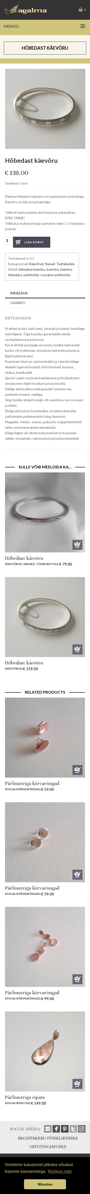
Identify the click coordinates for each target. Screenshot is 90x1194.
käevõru (53, 269)
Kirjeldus (19, 293)
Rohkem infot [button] (60, 1171)
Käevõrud (36, 264)
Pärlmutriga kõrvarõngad (32, 783)
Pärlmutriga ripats (25, 1097)
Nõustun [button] (45, 1184)
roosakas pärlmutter (55, 275)
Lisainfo (17, 303)
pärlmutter (31, 275)
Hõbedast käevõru (24, 558)
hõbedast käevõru (31, 269)
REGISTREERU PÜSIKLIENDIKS (48, 1138)
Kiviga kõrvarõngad (22, 789)
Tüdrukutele (65, 264)
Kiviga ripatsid (17, 1103)
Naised (50, 264)
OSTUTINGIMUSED (47, 1146)
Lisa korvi (34, 242)
